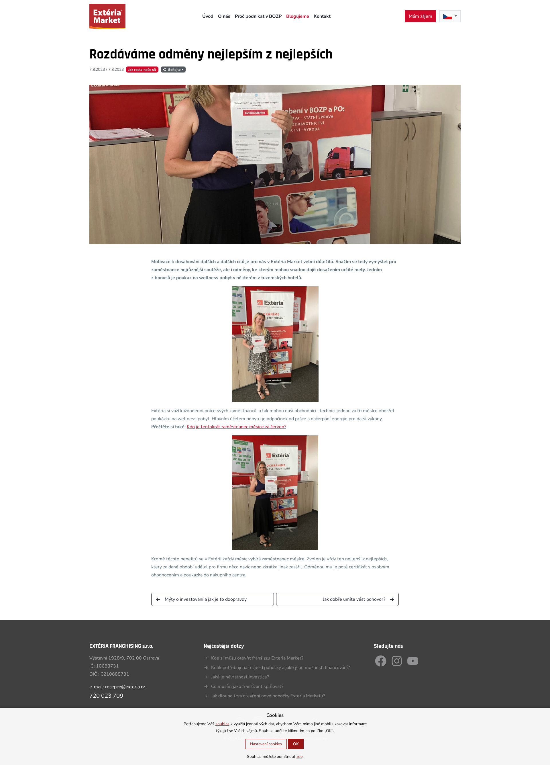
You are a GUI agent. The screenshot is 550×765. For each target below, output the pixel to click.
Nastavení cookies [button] (266, 744)
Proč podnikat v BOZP (258, 16)
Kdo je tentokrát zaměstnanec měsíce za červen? (236, 427)
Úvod (207, 16)
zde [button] (299, 757)
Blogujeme (297, 16)
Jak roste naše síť (142, 69)
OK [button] (296, 744)
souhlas (222, 724)
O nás (224, 16)
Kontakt (322, 16)
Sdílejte (174, 69)
